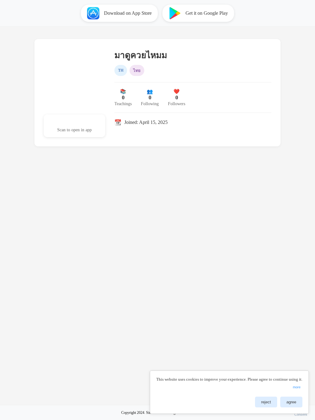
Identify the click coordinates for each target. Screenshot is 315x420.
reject (266, 402)
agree (291, 402)
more (297, 387)
